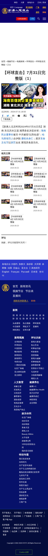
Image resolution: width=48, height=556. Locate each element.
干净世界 (6, 528)
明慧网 (5, 531)
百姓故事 (23, 492)
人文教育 (18, 382)
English (5, 272)
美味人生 (25, 431)
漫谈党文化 (23, 495)
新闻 (15, 310)
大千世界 (25, 437)
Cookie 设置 (24, 552)
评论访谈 (36, 337)
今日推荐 (16, 326)
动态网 (14, 531)
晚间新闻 (18, 352)
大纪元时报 (31, 525)
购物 (33, 301)
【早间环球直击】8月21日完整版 (40, 189)
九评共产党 (23, 475)
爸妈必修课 (18, 403)
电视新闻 (20, 61)
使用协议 (6, 516)
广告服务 (28, 516)
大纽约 (14, 264)
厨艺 (13, 142)
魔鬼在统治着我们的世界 (29, 472)
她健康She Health (36, 390)
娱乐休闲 (26, 413)
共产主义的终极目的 (27, 469)
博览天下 (26, 326)
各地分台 (30, 2)
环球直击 (30, 61)
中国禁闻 (18, 348)
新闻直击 (18, 355)
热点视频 (26, 323)
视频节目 (11, 61)
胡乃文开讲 (34, 393)
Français (15, 272)
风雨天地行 (23, 485)
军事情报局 (35, 362)
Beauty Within (27, 434)
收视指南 (28, 513)
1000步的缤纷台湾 (28, 446)
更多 (5, 535)
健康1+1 (32, 386)
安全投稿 (17, 516)
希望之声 (17, 528)
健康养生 (34, 382)
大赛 (22, 2)
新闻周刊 (18, 358)
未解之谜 (17, 386)
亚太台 (24, 268)
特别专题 (24, 454)
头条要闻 (16, 323)
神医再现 (33, 400)
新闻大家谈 (35, 342)
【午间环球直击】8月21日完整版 (16, 189)
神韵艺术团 (18, 525)
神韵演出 (16, 330)
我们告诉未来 (24, 459)
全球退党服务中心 (31, 528)
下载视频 (6, 119)
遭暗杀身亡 (27, 138)
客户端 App (7, 519)
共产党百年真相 (25, 465)
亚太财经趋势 (20, 372)
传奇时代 (23, 462)
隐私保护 (39, 513)
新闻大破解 (35, 358)
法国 (10, 268)
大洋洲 (37, 264)
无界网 (23, 531)
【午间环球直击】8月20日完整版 (16, 204)
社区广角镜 (19, 368)
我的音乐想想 (27, 451)
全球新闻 (18, 342)
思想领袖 (35, 355)
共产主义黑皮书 (25, 489)
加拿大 (22, 264)
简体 (44, 2)
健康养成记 (34, 396)
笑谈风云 (17, 390)
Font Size (25, 115)
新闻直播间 (22, 19)
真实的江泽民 (24, 479)
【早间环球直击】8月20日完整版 (40, 204)
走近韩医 (33, 403)
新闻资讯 (25, 286)
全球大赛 (26, 330)
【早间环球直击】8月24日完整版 (40, 161)
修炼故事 (23, 499)
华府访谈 (18, 362)
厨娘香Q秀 (26, 441)
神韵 (15, 2)
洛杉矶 (30, 264)
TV (33, 19)
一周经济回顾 (20, 365)
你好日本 (25, 421)
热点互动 (35, 345)
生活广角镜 (26, 417)
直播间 (17, 295)
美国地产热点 (19, 410)
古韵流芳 (17, 393)
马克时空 (35, 372)
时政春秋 (35, 352)
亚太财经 (18, 375)
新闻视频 (19, 337)
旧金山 (16, 268)
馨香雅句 (17, 396)
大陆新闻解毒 (36, 375)
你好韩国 (25, 424)
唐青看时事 (35, 365)
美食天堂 (25, 427)
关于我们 (17, 513)
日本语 (34, 272)
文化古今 (17, 406)
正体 (39, 2)
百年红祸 (23, 482)
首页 (3, 61)
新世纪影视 (34, 531)
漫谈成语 (17, 400)
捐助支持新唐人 (20, 301)
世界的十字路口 (37, 368)
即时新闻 (36, 323)
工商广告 (23, 502)
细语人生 (35, 378)
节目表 (29, 291)
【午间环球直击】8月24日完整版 (16, 161)
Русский (25, 272)
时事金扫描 (35, 348)
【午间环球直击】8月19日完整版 (16, 219)
